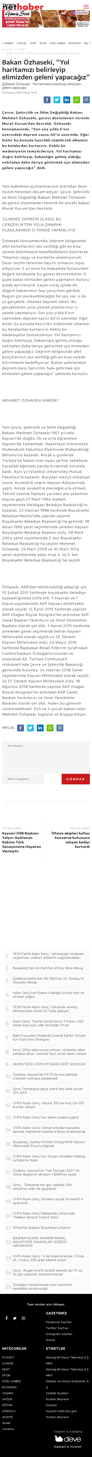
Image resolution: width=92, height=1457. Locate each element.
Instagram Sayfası (59, 1334)
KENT (33, 43)
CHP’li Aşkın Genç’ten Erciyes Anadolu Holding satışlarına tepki (49, 1158)
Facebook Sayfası (59, 1322)
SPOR (43, 43)
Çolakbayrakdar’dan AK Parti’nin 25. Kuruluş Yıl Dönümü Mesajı (48, 980)
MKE (49, 1363)
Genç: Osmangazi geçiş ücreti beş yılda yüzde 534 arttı (48, 1090)
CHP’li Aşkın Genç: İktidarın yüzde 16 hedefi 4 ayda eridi (48, 1201)
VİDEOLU (8, 1411)
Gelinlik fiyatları (57, 1393)
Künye (50, 1340)
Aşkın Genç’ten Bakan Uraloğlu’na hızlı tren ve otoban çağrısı (48, 994)
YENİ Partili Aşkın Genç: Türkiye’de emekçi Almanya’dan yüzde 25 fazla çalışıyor (45, 1009)
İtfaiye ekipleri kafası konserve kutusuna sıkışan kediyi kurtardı (71, 839)
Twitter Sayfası (57, 1328)
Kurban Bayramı (57, 1399)
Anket (6, 1423)
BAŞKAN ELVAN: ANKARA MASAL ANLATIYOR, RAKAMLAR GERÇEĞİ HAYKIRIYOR (40, 1241)
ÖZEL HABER (57, 43)
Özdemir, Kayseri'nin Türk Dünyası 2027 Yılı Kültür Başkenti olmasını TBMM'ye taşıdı (46, 1172)
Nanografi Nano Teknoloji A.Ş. (67, 1357)
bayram (51, 1405)
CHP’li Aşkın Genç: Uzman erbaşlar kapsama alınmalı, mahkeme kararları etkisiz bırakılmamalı (49, 1129)
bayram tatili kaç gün (61, 1411)
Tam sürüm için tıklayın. (46, 1304)
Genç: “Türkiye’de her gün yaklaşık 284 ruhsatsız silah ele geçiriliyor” (42, 1186)
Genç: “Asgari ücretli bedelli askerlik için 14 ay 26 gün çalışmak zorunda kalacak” (47, 1272)
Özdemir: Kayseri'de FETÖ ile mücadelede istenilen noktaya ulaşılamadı (45, 1076)
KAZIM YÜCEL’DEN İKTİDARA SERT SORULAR (49, 1064)
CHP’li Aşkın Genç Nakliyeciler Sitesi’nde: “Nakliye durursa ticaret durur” (44, 1215)
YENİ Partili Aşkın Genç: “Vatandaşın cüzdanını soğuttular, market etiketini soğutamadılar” (48, 955)
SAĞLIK (7, 1399)
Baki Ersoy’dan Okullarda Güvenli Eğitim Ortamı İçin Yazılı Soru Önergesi (49, 1037)
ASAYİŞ (7, 1417)
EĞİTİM (7, 1405)
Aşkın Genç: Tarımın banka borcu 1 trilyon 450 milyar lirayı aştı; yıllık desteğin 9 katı (48, 1023)
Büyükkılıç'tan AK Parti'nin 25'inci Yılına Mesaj (48, 968)
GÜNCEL (21, 43)
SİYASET (8, 43)
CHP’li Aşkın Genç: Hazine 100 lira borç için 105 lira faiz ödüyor (48, 1105)
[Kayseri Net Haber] (29, 6)
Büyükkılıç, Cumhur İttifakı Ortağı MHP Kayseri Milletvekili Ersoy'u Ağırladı (49, 1144)
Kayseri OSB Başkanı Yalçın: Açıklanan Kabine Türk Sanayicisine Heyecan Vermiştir (21, 842)
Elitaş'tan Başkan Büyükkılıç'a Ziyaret (42, 1227)
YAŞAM (7, 1393)
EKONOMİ (74, 43)
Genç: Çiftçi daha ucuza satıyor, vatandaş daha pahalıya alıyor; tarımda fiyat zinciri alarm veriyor (50, 1051)
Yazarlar (8, 1429)
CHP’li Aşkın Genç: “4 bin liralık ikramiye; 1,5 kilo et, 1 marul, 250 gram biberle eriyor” (49, 1258)
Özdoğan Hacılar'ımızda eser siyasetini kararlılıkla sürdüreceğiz (42, 1286)
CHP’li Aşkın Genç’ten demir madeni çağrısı (46, 1117)
